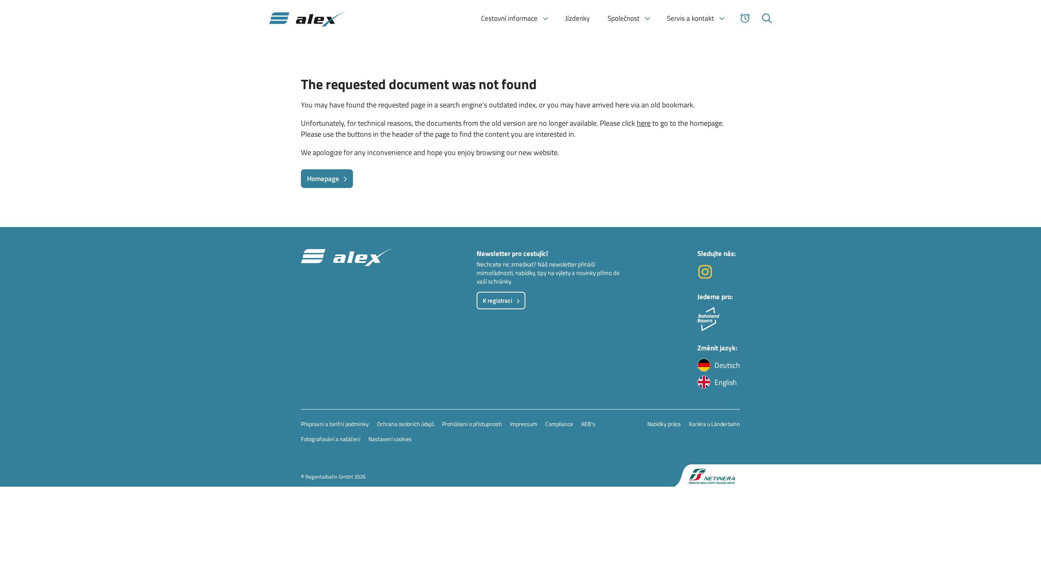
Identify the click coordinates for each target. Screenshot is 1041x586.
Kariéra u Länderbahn (714, 424)
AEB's (588, 424)
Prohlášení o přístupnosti (472, 424)
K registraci (497, 300)
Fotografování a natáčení (330, 439)
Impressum (523, 424)
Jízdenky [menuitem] (577, 18)
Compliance (559, 424)
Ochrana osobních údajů (405, 424)
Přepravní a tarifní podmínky (335, 424)
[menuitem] (514, 18)
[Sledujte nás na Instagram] (705, 276)
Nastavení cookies (390, 439)
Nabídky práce (664, 424)
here (644, 123)
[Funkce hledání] (767, 18)
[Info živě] (745, 18)
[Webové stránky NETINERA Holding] (707, 475)
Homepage (323, 178)
